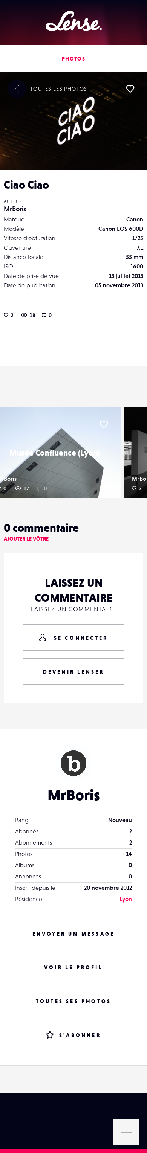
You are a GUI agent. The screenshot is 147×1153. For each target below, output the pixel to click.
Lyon (125, 898)
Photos (73, 59)
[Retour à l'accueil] (74, 21)
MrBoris (15, 209)
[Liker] (130, 89)
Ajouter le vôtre (26, 539)
